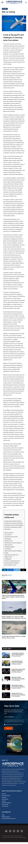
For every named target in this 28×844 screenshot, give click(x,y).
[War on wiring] (14, 23)
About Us (4, 793)
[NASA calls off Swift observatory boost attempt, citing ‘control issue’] (6, 679)
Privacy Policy (5, 804)
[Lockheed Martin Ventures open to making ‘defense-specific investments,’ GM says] (6, 655)
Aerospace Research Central (8, 818)
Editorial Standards (6, 802)
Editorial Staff (5, 799)
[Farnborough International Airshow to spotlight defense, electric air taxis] (14, 627)
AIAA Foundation (6, 816)
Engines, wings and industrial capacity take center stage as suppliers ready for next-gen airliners (13, 597)
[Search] (26, 2)
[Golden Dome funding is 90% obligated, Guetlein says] (6, 671)
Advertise (4, 797)
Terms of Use (5, 806)
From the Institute (6, 795)
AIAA (3, 815)
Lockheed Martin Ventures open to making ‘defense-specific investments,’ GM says (18, 655)
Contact (4, 801)
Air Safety (4, 8)
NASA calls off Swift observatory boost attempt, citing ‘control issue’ (18, 679)
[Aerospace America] (14, 2)
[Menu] (2, 2)
